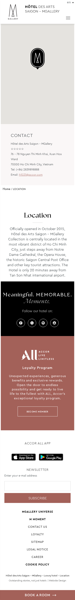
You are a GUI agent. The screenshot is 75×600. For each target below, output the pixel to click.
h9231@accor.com (31, 175)
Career (37, 557)
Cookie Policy (37, 564)
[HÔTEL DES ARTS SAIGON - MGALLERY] (15, 13)
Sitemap (37, 542)
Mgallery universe (37, 512)
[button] (37, 58)
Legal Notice (37, 549)
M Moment (37, 519)
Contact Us (37, 527)
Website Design (57, 580)
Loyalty (37, 534)
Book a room (37, 595)
